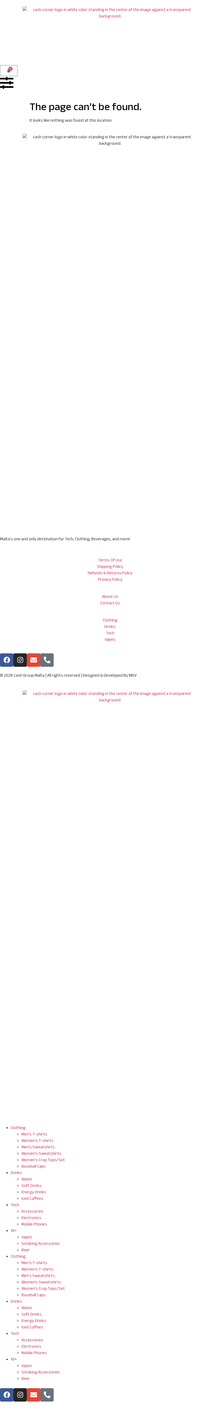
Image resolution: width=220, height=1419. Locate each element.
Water (26, 1179)
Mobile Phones (34, 1224)
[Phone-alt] (47, 1395)
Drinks (16, 1172)
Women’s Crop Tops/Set (43, 1159)
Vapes (26, 1237)
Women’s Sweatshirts (41, 1153)
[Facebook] (6, 660)
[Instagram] (20, 660)
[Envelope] (33, 660)
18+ (14, 1230)
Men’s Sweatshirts (38, 1147)
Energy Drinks (33, 1192)
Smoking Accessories (40, 1243)
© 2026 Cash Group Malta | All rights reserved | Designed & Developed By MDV (68, 675)
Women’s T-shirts (37, 1140)
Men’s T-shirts (34, 1134)
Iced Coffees (32, 1198)
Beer (25, 1249)
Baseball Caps (33, 1166)
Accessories (32, 1211)
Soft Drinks (31, 1185)
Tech (15, 1204)
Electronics (31, 1217)
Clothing (18, 1127)
